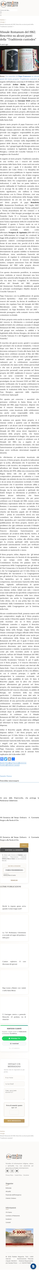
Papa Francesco (14, 763)
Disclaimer (26, 1175)
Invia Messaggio (14, 1121)
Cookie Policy (18, 1175)
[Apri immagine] (19, 1238)
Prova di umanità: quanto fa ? (14, 1107)
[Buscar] (1, 12)
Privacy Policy (9, 1175)
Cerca (24, 845)
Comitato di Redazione (13, 1215)
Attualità (8, 1191)
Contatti (8, 1222)
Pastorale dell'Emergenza (13, 1195)
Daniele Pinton (4, 763)
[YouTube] (16, 1171)
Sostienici (9, 1219)
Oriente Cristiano (11, 1198)
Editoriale (8, 1188)
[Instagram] (12, 1171)
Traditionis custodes (13, 765)
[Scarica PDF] (33, 1266)
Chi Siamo (9, 1212)
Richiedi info (14, 880)
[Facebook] (7, 1171)
